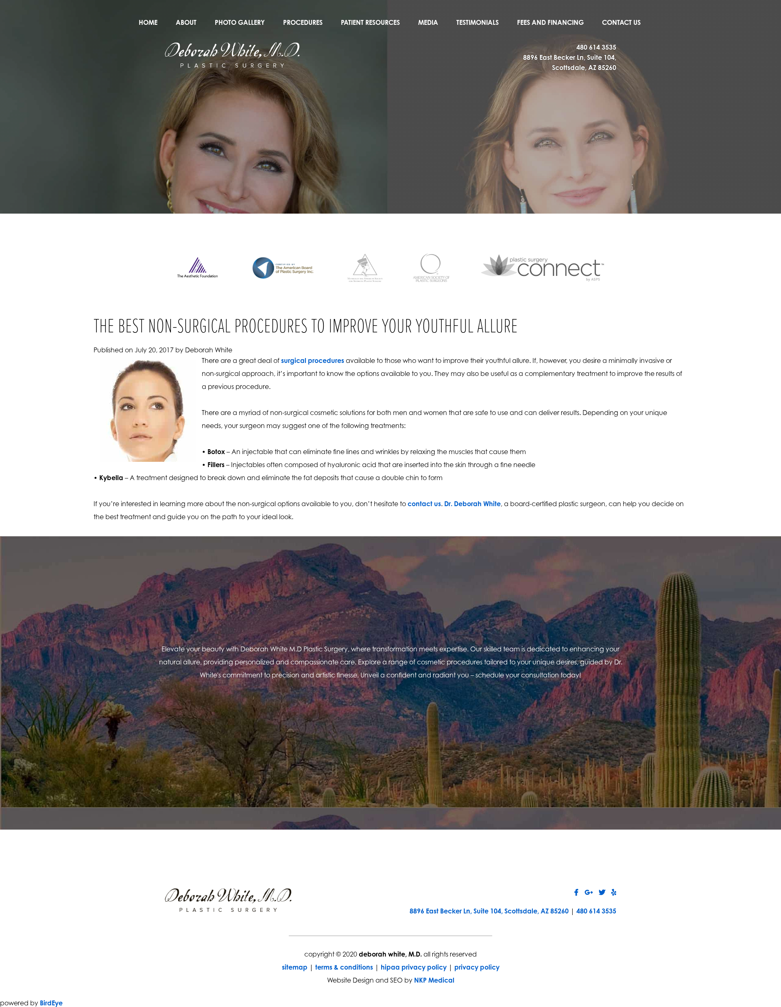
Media (428, 22)
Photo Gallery (240, 22)
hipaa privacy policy (414, 967)
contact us (424, 504)
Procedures (303, 22)
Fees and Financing (550, 22)
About (186, 22)
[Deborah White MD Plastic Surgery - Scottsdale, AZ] (232, 54)
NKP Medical (434, 980)
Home (148, 22)
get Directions (287, 736)
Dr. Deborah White (472, 504)
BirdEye (51, 1003)
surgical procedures (312, 360)
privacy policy (477, 967)
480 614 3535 (596, 47)
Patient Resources (370, 22)
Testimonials (477, 22)
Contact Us (621, 22)
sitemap (295, 967)
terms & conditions (344, 967)
